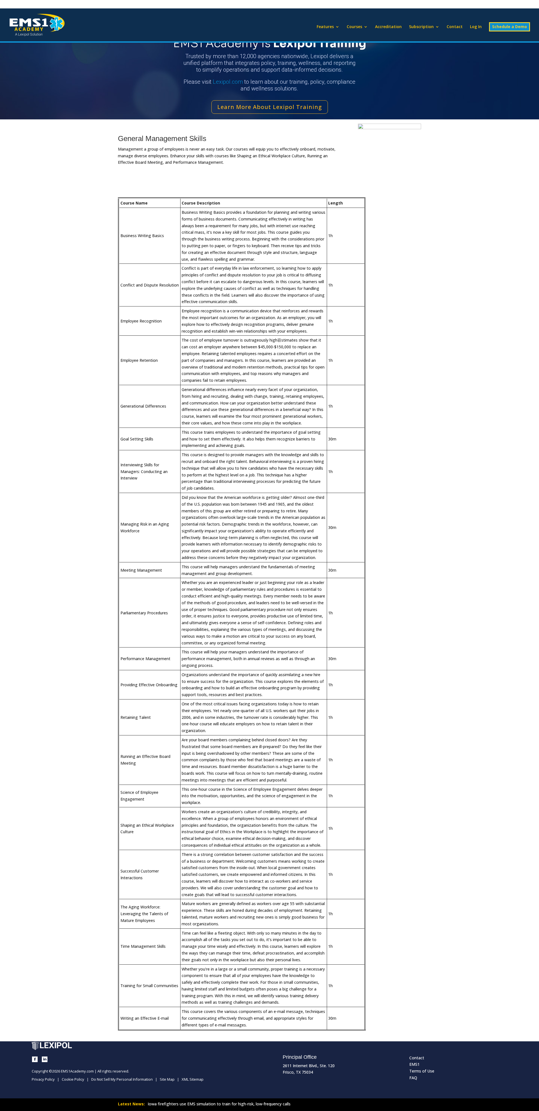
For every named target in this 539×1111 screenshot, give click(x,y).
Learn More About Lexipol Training (269, 107)
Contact (455, 27)
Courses (354, 27)
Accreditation (388, 27)
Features (325, 27)
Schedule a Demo (509, 26)
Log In (476, 27)
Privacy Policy (43, 1079)
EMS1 (414, 1064)
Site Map (167, 1079)
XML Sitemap (193, 1079)
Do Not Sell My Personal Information (122, 1079)
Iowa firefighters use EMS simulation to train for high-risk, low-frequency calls (219, 1104)
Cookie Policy (73, 1079)
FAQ (413, 1077)
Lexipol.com (228, 81)
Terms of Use (421, 1071)
